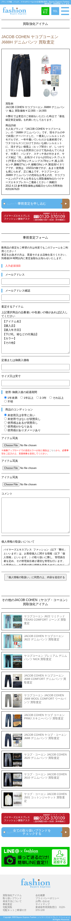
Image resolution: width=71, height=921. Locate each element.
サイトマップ (43, 904)
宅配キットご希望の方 (14, 910)
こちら (52, 450)
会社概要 (40, 895)
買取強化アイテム (12, 895)
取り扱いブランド (12, 898)
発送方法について (12, 901)
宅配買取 (7, 907)
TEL (55, 11)
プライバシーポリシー (47, 898)
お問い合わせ (43, 901)
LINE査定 (45, 11)
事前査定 (7, 904)
